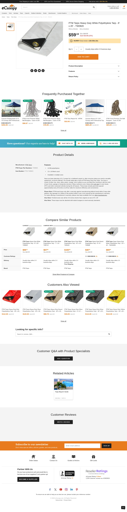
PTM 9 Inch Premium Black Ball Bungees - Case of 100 (51, 119)
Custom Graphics (62, 13)
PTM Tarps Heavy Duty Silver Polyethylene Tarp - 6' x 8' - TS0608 (73, 310)
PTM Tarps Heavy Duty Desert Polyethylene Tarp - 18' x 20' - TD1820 (53, 310)
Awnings (16, 13)
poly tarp (96, 184)
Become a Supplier (28, 479)
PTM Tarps (28, 165)
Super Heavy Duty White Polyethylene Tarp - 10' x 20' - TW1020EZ (115, 243)
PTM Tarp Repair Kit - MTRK (73, 118)
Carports (27, 13)
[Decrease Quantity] (76, 49)
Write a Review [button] (73, 29)
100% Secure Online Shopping (75, 1)
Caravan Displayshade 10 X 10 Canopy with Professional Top (10, 119)
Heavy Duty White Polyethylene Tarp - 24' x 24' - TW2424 (73, 243)
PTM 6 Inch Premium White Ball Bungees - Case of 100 (31, 119)
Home (3, 17)
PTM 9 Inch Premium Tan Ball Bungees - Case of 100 (115, 119)
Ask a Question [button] (84, 29)
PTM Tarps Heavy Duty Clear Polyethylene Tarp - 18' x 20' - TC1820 (32, 310)
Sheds (45, 13)
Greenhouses (52, 13)
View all (63, 130)
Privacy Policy (67, 500)
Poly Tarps (14, 17)
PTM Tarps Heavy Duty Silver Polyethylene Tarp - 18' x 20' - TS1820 (94, 310)
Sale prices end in (98, 1)
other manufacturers (101, 195)
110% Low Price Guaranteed (52, 1)
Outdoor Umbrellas (36, 13)
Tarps (21, 13)
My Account (75, 13)
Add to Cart (84, 57)
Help (89, 13)
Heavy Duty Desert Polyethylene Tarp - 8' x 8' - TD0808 (94, 243)
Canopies (4, 13)
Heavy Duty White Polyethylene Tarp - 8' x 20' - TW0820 (31, 243)
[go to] (11, 108)
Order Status (83, 13)
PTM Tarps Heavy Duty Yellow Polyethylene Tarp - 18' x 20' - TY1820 (115, 310)
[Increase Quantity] (81, 49)
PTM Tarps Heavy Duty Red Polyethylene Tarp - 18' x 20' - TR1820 (11, 310)
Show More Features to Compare (63, 274)
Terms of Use (59, 500)
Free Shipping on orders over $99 (29, 1)
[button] (86, 143)
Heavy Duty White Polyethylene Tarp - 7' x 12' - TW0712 (52, 243)
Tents (10, 13)
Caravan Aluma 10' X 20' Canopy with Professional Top (94, 119)
